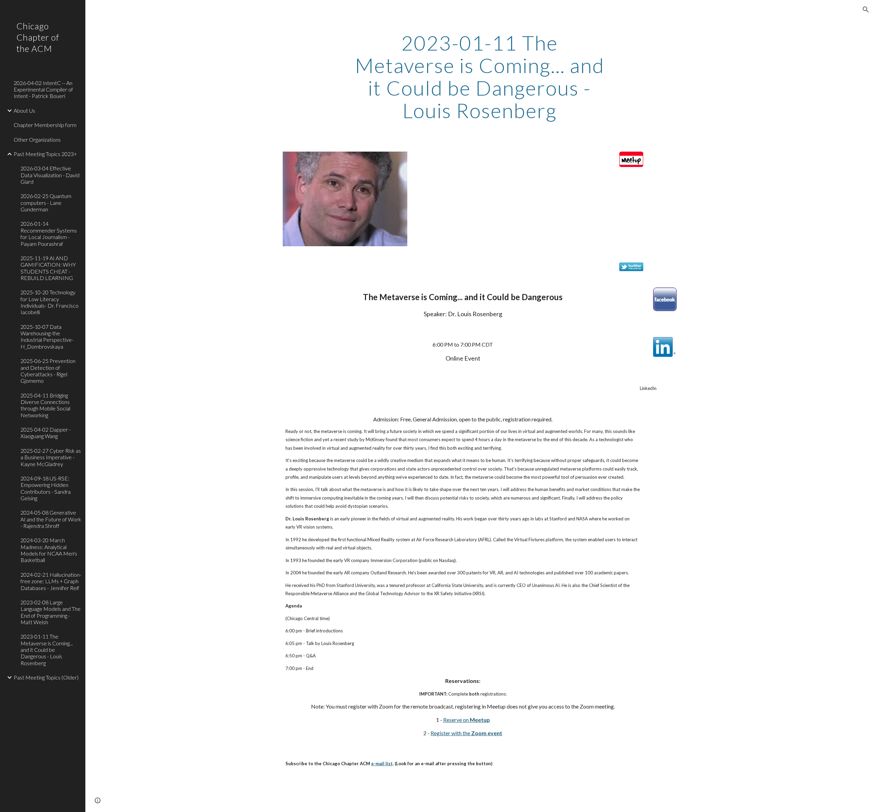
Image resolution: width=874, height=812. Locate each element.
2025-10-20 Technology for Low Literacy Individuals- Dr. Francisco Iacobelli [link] (49, 302)
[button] (866, 9)
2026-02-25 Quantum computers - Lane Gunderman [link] (45, 202)
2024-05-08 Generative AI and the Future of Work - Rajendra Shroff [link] (50, 519)
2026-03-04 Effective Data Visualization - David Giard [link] (50, 175)
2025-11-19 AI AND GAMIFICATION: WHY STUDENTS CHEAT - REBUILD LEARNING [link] (48, 268)
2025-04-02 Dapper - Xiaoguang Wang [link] (45, 432)
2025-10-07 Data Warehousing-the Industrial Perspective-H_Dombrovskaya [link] (46, 336)
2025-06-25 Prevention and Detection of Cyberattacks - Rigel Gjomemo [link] (47, 371)
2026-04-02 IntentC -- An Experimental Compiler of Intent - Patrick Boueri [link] (43, 89)
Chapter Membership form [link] (45, 125)
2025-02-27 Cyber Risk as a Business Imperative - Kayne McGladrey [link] (50, 457)
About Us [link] (24, 110)
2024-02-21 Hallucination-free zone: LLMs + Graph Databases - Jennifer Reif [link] (50, 581)
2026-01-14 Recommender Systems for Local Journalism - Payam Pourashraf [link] (48, 233)
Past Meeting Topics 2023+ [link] (45, 154)
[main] (479, 76)
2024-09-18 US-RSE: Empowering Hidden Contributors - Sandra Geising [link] (45, 488)
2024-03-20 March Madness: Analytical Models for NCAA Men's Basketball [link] (48, 550)
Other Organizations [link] (37, 139)
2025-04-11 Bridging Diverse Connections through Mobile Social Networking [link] (45, 405)
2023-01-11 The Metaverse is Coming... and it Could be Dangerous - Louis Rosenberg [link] (46, 649)
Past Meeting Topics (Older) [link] (46, 677)
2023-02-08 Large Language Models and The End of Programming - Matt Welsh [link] (50, 612)
